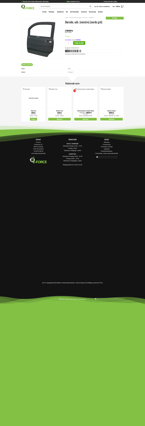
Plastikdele (91, 17)
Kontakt (100, 12)
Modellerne (60, 12)
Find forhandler (74, 12)
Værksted (84, 12)
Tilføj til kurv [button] (59, 119)
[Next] (123, 104)
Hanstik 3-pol (59, 111)
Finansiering (92, 12)
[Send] (90, 6)
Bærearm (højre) (111, 111)
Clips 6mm (33, 111)
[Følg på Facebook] (23, 300)
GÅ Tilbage (114, 18)
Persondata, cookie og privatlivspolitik (106, 153)
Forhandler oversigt (106, 146)
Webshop (51, 12)
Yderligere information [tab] (27, 64)
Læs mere (33, 119)
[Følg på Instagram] (27, 300)
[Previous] (21, 104)
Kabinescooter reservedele (75, 17)
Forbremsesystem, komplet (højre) (85, 111)
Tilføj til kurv (79, 43)
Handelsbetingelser (106, 151)
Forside (44, 12)
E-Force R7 (85, 17)
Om (67, 12)
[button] (118, 6)
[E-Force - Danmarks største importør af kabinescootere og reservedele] (27, 6)
